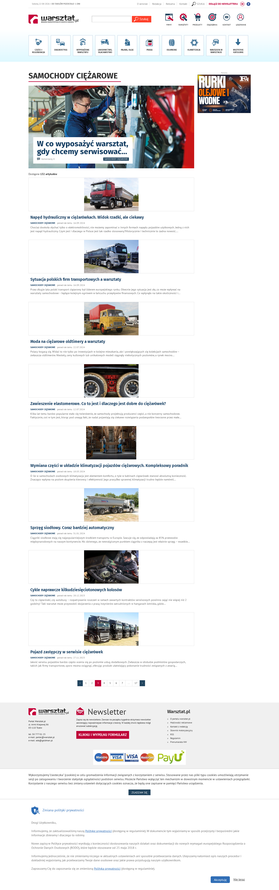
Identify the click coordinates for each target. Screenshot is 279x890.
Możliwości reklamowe (181, 722)
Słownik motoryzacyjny (181, 730)
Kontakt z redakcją (179, 726)
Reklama (170, 3)
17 (136, 683)
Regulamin (175, 738)
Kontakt (183, 3)
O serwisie (142, 3)
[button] (238, 45)
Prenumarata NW (178, 741)
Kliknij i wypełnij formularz (103, 735)
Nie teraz (239, 879)
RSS (172, 734)
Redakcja (156, 3)
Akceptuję (220, 880)
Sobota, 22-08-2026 (39, 3)
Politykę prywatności (98, 831)
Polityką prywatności (107, 868)
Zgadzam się (141, 792)
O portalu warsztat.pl (180, 718)
